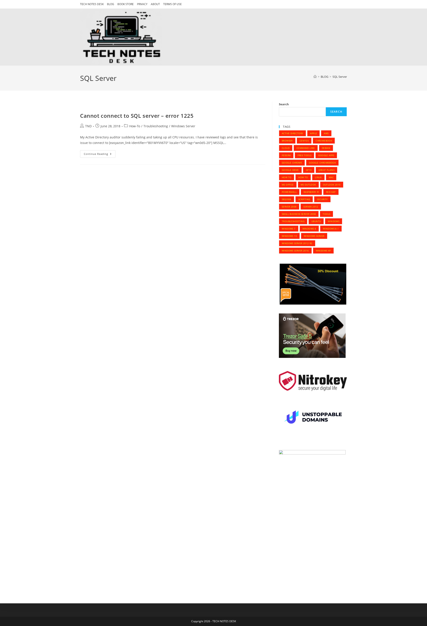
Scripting (304, 199)
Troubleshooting (155, 126)
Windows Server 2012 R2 (297, 243)
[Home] (315, 77)
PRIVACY (142, 4)
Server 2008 (289, 206)
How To (286, 177)
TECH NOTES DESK (92, 4)
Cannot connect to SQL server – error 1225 (137, 115)
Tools (326, 213)
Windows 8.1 (331, 228)
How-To (134, 126)
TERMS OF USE (172, 4)
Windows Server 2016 (295, 250)
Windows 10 (289, 235)
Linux (318, 177)
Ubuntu (316, 221)
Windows (333, 221)
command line (305, 148)
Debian (326, 148)
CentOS (304, 140)
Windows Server (183, 126)
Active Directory (292, 133)
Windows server (314, 235)
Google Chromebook (322, 162)
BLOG (110, 4)
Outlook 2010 (332, 184)
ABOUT (155, 4)
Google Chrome (292, 162)
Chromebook (324, 140)
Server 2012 (310, 206)
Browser (287, 140)
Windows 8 (309, 228)
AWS (326, 133)
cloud (286, 148)
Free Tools (304, 155)
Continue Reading (99, 155)
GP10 (309, 169)
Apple (313, 133)
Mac (331, 177)
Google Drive (290, 169)
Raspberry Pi (311, 191)
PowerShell (289, 191)
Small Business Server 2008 (299, 213)
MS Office (288, 184)
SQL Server (339, 77)
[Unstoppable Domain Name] (313, 418)
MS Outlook (308, 184)
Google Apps (326, 155)
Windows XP (323, 250)
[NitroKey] (313, 381)
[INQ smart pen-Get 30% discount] (313, 284)
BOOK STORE (125, 4)
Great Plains (326, 169)
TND (88, 126)
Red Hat (331, 191)
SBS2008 (286, 199)
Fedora (286, 155)
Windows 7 (289, 228)
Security (322, 199)
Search (284, 104)
